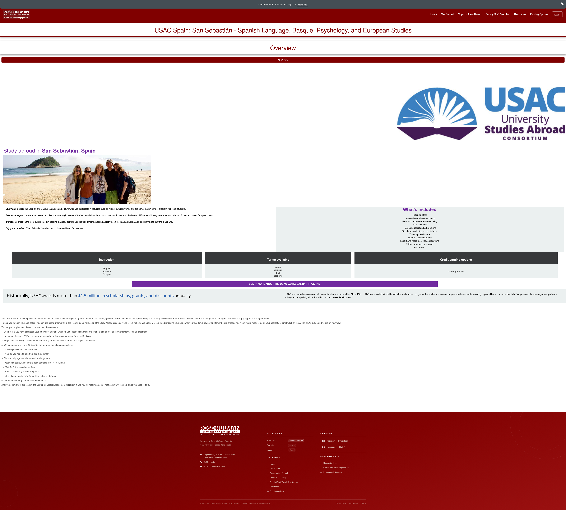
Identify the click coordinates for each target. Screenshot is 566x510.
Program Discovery (278, 478)
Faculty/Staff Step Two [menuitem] (498, 14)
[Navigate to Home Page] (16, 14)
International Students (332, 472)
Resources (274, 487)
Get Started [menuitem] (447, 14)
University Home (330, 463)
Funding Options (277, 491)
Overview (283, 47)
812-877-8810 (209, 462)
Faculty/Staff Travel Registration (284, 482)
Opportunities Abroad (279, 473)
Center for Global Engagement (336, 468)
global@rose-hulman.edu (214, 466)
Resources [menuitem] (520, 14)
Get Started (275, 469)
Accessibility (353, 503)
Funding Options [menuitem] (539, 14)
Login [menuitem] (557, 14)
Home (272, 464)
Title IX (363, 503)
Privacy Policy (341, 503)
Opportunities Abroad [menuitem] (469, 14)
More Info (302, 4)
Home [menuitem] (433, 14)
